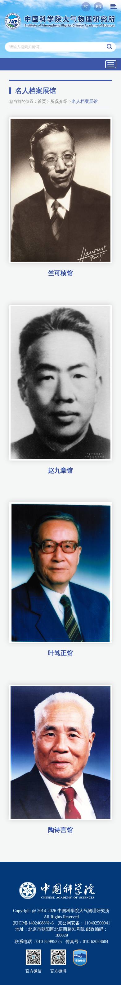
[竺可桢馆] (60, 190)
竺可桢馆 (60, 273)
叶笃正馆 (60, 653)
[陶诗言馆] (60, 752)
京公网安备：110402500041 (84, 923)
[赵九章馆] (60, 382)
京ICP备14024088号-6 (33, 923)
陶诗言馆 (60, 830)
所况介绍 (59, 101)
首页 (42, 101)
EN (98, 6)
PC (85, 6)
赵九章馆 (60, 470)
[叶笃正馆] (60, 572)
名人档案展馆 (85, 101)
